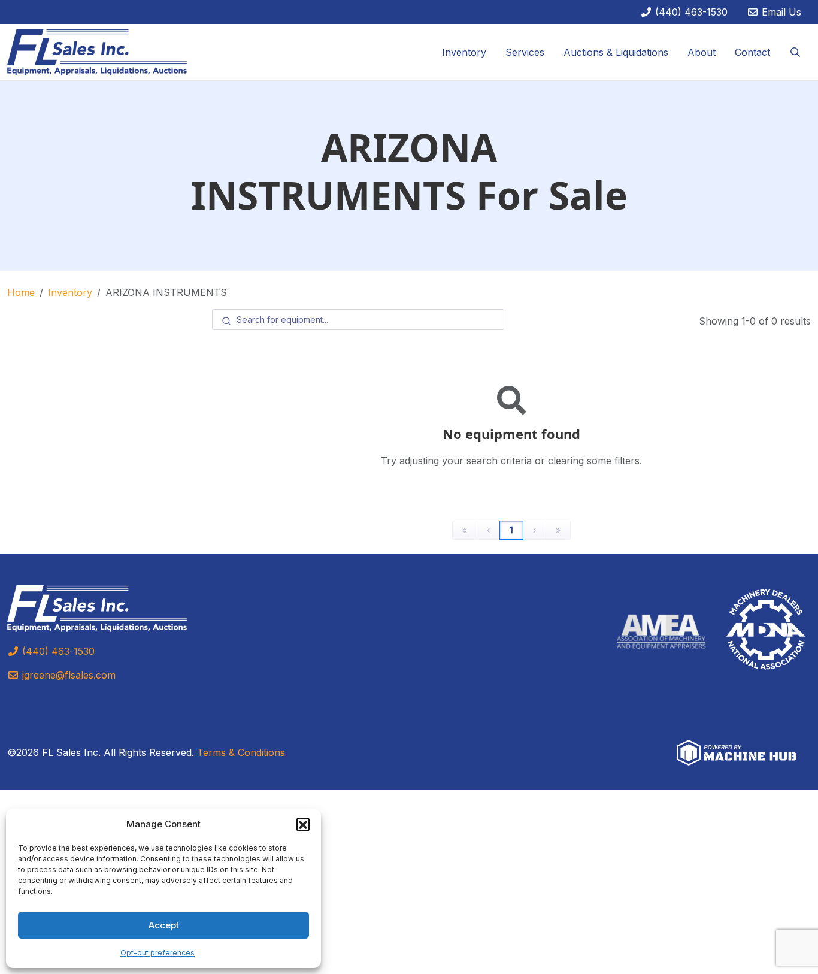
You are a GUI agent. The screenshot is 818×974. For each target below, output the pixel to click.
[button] (303, 824)
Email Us (780, 12)
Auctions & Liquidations (615, 52)
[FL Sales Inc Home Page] (97, 51)
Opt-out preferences (157, 952)
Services (524, 52)
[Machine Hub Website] (736, 751)
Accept (164, 925)
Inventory (464, 52)
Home (21, 292)
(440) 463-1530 (690, 12)
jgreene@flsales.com (67, 675)
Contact (752, 52)
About (701, 52)
